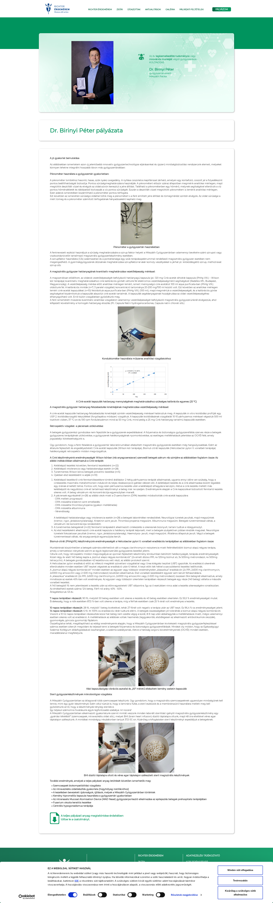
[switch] (102, 894)
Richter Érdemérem (150, 855)
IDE (77, 880)
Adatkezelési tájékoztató (203, 855)
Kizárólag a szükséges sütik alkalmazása (240, 892)
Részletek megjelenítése (184, 895)
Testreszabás (240, 880)
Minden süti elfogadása (240, 870)
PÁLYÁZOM (221, 9)
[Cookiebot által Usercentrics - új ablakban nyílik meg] (27, 896)
